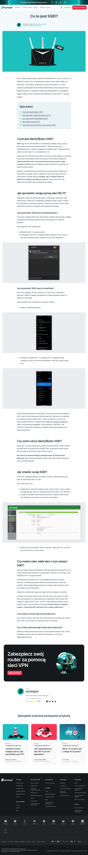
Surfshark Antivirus (20, 791)
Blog (7, 743)
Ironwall (18, 807)
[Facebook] (47, 701)
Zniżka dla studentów (65, 788)
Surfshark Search (20, 794)
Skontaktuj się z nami (50, 806)
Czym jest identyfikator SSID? (32, 112)
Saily (17, 810)
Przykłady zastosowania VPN (35, 789)
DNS (76, 783)
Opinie (32, 798)
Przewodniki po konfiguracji (79, 811)
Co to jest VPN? (34, 783)
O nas (46, 791)
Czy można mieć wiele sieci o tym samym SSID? (39, 125)
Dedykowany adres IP (36, 795)
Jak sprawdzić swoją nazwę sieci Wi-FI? (36, 115)
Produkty (17, 7)
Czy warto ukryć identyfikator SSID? (35, 118)
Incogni (18, 805)
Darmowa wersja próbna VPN (35, 804)
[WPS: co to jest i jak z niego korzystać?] (72, 732)
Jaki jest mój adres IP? (80, 785)
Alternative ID (19, 785)
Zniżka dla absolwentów (63, 792)
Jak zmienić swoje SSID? (31, 122)
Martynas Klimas (11, 759)
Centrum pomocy (79, 807)
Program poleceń (64, 795)
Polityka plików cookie (52, 850)
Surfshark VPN (19, 783)
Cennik (25, 7)
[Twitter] (52, 701)
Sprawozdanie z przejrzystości (49, 803)
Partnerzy (62, 783)
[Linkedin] (49, 701)
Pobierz (30, 7)
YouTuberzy (63, 785)
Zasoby (35, 7)
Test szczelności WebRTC (79, 796)
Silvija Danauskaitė (40, 759)
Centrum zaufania (49, 796)
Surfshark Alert (19, 788)
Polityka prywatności (65, 850)
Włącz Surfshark (14, 673)
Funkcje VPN (34, 785)
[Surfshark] (7, 7)
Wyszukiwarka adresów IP (78, 789)
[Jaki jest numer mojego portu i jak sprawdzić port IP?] (15, 732)
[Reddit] (55, 701)
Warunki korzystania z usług (80, 850)
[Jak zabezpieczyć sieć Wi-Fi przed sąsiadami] (44, 732)
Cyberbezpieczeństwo (39, 24)
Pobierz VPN (34, 801)
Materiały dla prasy (50, 794)
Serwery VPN (34, 792)
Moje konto (68, 7)
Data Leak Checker (79, 799)
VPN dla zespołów (45, 7)
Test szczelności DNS (80, 792)
